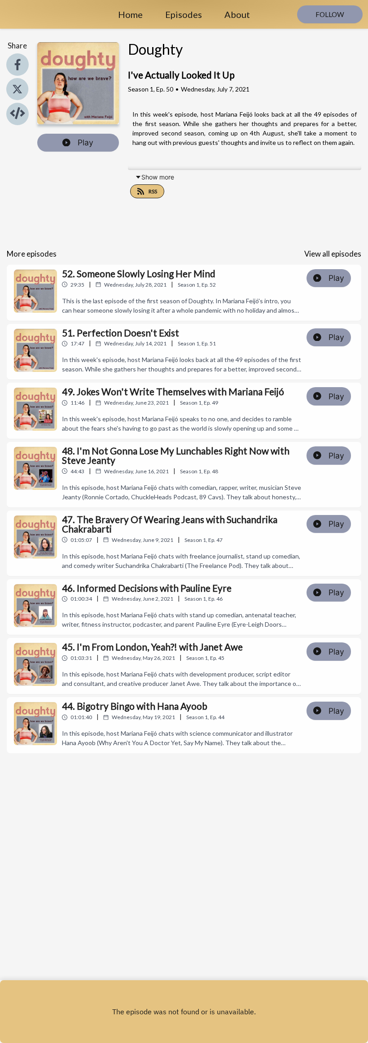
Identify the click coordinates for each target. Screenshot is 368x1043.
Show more (157, 177)
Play (85, 142)
